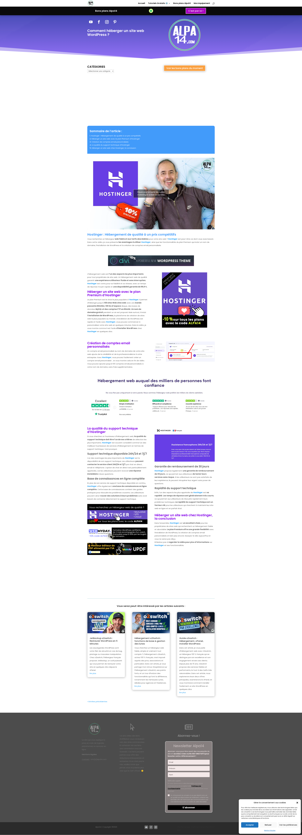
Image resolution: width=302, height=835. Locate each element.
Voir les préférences (288, 825)
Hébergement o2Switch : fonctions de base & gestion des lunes (149, 641)
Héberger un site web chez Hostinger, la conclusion (114, 148)
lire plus (93, 673)
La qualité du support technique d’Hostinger (111, 145)
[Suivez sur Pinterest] (114, 21)
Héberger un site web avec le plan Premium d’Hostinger (115, 139)
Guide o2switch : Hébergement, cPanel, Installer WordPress (191, 641)
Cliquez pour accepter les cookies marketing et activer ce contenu (151, 193)
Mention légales (269, 830)
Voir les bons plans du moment (184, 68)
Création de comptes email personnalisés (110, 142)
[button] (297, 802)
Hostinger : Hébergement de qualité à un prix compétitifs (116, 135)
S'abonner (188, 807)
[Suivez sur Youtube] (90, 21)
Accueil (141, 3)
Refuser (268, 825)
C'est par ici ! (195, 11)
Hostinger (172, 239)
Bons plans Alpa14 (182, 3)
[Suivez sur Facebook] (98, 21)
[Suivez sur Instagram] (106, 21)
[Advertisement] (151, 99)
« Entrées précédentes (97, 701)
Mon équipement (202, 3)
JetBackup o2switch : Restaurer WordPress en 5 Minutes (103, 641)
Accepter (250, 825)
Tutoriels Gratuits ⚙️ (158, 3)
